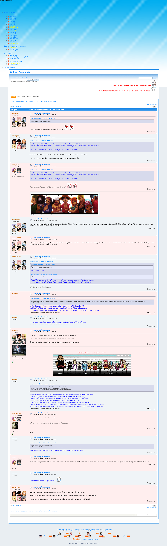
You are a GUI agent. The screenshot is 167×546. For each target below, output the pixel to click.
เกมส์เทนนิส (13, 29)
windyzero (15, 330)
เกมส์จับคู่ (12, 21)
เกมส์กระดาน (13, 18)
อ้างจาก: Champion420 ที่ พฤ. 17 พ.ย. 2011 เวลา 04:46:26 (43, 442)
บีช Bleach (72, 535)
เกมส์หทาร (12, 40)
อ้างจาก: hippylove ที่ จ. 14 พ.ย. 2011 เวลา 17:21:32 (43, 264)
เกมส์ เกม (59, 529)
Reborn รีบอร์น (14, 64)
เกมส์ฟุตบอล (13, 35)
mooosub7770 (16, 219)
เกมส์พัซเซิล (13, 34)
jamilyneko (15, 165)
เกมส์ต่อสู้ (12, 23)
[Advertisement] (35, 6)
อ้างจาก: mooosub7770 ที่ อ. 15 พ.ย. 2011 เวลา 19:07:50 (42, 298)
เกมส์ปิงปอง (12, 32)
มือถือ (96, 539)
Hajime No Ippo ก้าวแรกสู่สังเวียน (19, 57)
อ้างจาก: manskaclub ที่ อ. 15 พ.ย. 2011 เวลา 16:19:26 (42, 118)
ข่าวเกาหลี (12, 51)
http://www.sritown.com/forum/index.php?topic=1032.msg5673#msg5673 (49, 324)
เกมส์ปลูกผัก (77, 529)
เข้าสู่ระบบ (16, 77)
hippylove (15, 113)
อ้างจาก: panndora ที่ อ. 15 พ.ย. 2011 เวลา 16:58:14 (41, 140)
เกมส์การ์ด (12, 16)
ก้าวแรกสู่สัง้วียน (123, 535)
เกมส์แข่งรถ (13, 20)
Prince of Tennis (109, 535)
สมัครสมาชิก (24, 77)
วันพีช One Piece (60, 535)
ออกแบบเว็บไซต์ (91, 539)
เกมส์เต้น (12, 24)
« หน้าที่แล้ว (150, 104)
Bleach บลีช (13, 55)
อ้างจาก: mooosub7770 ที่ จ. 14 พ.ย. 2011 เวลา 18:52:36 (44, 274)
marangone (16, 136)
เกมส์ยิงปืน (12, 37)
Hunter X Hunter (14, 58)
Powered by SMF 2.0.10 (74, 543)
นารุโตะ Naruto (45, 535)
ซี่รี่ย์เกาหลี (64, 533)
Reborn (83, 535)
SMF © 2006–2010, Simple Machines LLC (90, 543)
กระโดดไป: (134, 515)
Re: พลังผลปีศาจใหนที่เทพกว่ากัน (41, 113)
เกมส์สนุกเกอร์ (13, 38)
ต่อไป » (154, 104)
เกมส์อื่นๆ (12, 42)
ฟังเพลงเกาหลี (13, 49)
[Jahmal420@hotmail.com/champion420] (12, 434)
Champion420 (16, 413)
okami (14, 457)
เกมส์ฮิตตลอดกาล (107, 530)
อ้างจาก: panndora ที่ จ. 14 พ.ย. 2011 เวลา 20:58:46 (41, 261)
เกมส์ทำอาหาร (71, 529)
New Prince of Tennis (15, 61)
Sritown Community (20, 72)
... (14, 106)
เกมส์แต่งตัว (64, 529)
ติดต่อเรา (85, 539)
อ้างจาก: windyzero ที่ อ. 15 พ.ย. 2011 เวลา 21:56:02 (42, 384)
